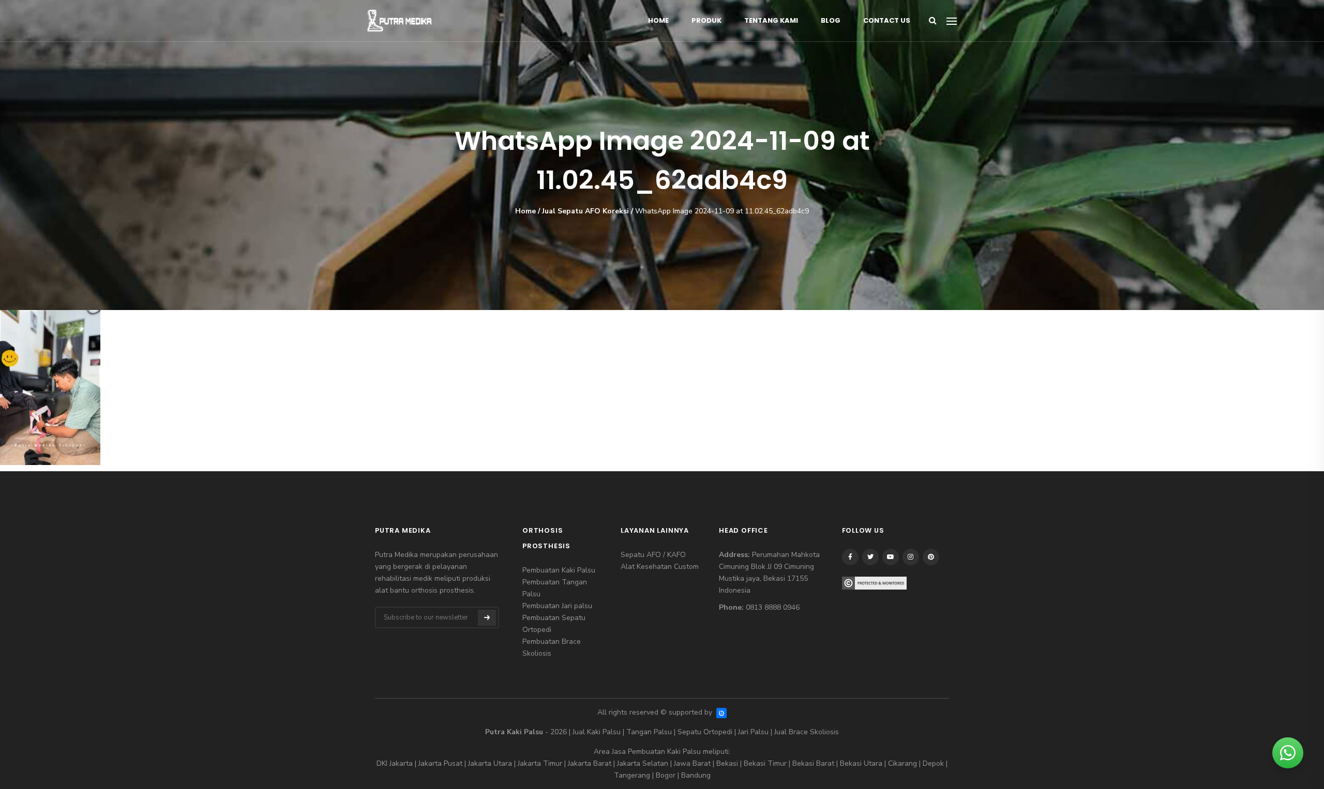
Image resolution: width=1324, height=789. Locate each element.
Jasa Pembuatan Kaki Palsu (656, 751)
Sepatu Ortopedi (705, 732)
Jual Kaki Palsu (597, 732)
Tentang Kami (771, 20)
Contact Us (886, 20)
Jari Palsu (753, 732)
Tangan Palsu (649, 732)
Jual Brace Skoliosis (806, 732)
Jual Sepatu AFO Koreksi (585, 211)
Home (658, 20)
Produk (706, 20)
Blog (830, 20)
